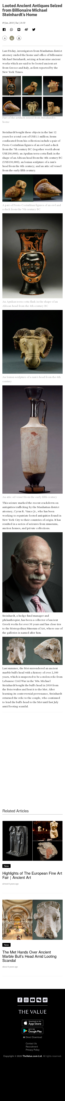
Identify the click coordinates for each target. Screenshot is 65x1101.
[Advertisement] (32, 754)
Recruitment (32, 1046)
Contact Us (31, 1043)
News (6, 865)
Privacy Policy (32, 1049)
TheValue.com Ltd (32, 1056)
